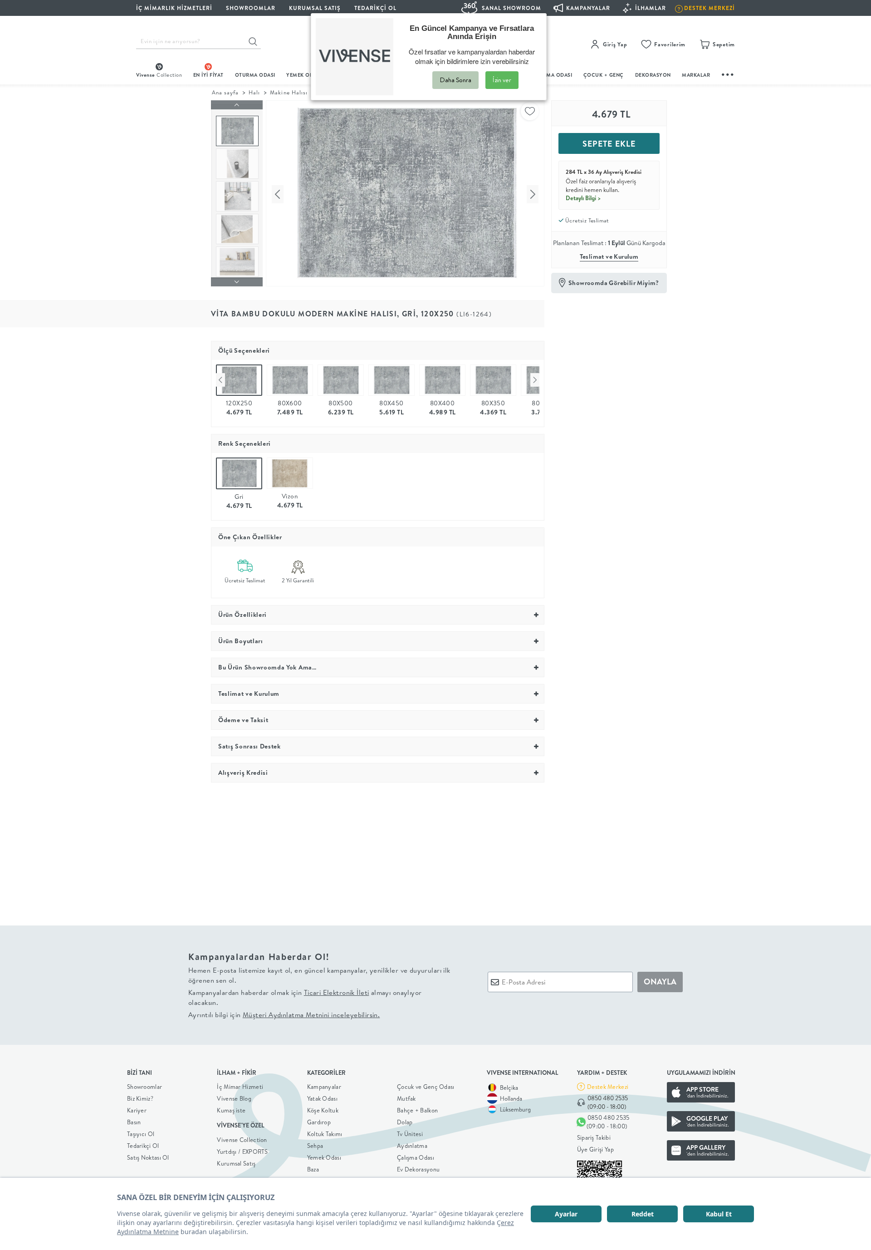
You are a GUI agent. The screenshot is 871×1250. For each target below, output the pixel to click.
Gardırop (319, 1122)
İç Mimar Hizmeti (240, 1087)
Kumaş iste (231, 1110)
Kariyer (137, 1110)
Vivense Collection (242, 1140)
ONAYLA (660, 981)
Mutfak (406, 1098)
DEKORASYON (653, 75)
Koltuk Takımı (325, 1134)
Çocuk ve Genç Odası (426, 1087)
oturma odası (255, 75)
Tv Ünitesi (410, 1134)
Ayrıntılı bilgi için (284, 1014)
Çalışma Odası (415, 1157)
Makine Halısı (288, 92)
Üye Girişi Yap (595, 1149)
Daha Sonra (455, 80)
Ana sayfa (225, 92)
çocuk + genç (603, 75)
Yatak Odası (322, 1098)
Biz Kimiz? (140, 1098)
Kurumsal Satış (236, 1163)
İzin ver (502, 80)
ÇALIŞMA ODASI (552, 75)
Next (534, 380)
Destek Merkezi (607, 1087)
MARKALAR (696, 75)
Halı (254, 92)
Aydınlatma (412, 1146)
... (728, 73)
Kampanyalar (324, 1087)
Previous (220, 380)
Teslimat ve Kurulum (609, 256)
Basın (134, 1122)
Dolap (405, 1122)
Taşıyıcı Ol (140, 1134)
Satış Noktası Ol (148, 1157)
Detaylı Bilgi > (583, 198)
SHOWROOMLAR (250, 8)
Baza (313, 1169)
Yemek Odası (324, 1157)
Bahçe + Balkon (417, 1110)
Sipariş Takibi (594, 1137)
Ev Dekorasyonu (418, 1169)
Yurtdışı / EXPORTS (242, 1151)
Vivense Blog (234, 1098)
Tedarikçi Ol (375, 8)
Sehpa (315, 1146)
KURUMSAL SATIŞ (315, 8)
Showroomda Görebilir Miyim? (613, 282)
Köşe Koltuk (322, 1110)
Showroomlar (144, 1087)
